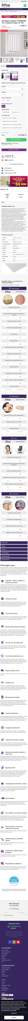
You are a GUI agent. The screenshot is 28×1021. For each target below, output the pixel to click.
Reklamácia (4, 971)
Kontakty (3, 982)
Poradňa (3, 958)
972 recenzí (16, 908)
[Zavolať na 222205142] (6, 1)
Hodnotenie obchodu (6, 985)
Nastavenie (14, 1013)
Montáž (21, 66)
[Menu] (24, 1)
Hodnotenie (14, 549)
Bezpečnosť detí (5, 559)
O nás (3, 983)
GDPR (3, 972)
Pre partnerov (4, 990)
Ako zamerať (16, 66)
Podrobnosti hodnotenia (6, 27)
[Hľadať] (4, 1)
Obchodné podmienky (6, 967)
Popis (3, 202)
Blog (3, 961)
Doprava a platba (5, 969)
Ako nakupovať (10, 66)
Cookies (3, 974)
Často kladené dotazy (6, 960)
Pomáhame (4, 987)
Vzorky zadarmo (5, 950)
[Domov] (2, 11)
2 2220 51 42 (9, 156)
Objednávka (3, 66)
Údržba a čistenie (6, 556)
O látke (25, 66)
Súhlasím (14, 1017)
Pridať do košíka (16, 139)
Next (27, 60)
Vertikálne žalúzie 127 (17, 237)
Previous (1, 60)
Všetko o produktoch (6, 951)
